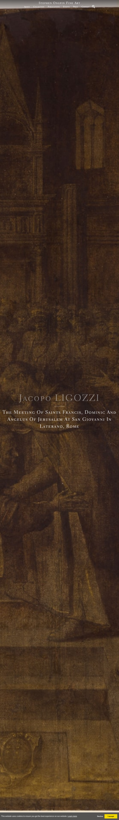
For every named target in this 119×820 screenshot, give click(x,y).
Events (66, 6)
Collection (38, 6)
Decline (100, 816)
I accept (111, 816)
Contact (85, 6)
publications (54, 6)
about (27, 6)
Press (75, 6)
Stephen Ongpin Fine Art (59, 3)
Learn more (72, 816)
